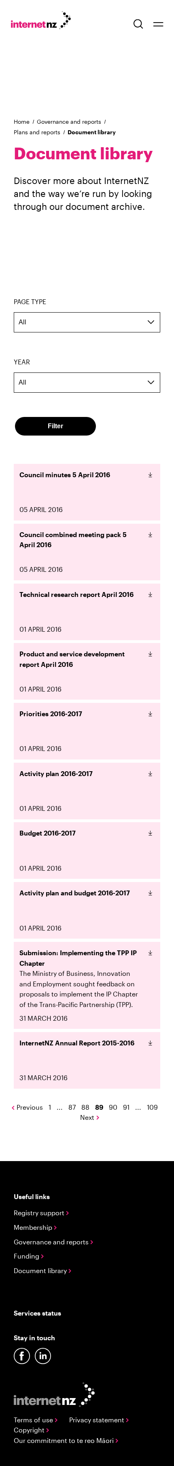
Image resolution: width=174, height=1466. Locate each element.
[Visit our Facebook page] (22, 1356)
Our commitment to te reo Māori (64, 1440)
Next (87, 1117)
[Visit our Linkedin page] (43, 1356)
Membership (34, 1227)
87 (72, 1107)
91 (126, 1107)
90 (113, 1107)
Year (22, 362)
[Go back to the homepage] (45, 21)
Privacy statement (97, 1420)
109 (152, 1107)
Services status (37, 1313)
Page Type (30, 301)
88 (85, 1107)
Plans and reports (37, 132)
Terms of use (34, 1420)
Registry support (40, 1212)
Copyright (30, 1430)
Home (22, 121)
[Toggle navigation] (158, 24)
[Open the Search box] (138, 24)
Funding (27, 1256)
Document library (41, 1270)
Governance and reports (69, 121)
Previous (30, 1107)
